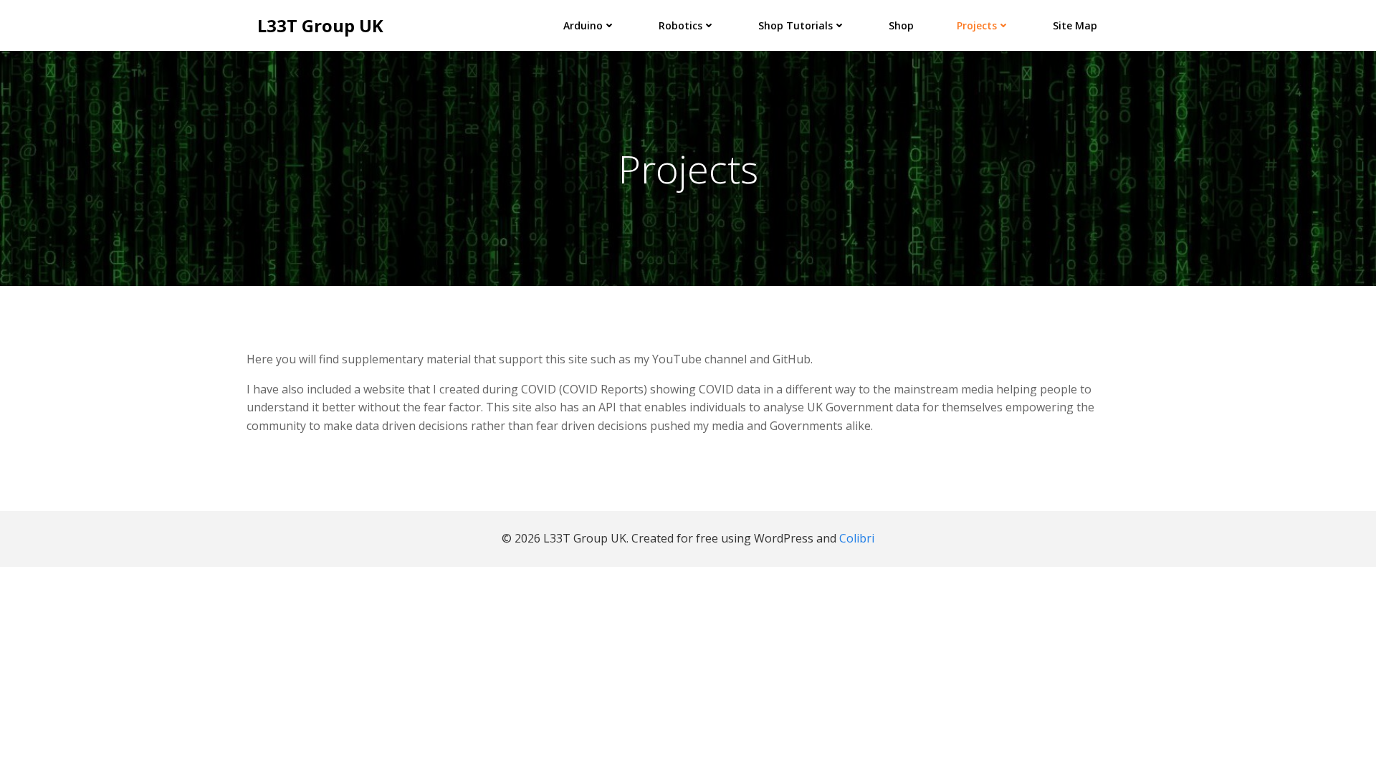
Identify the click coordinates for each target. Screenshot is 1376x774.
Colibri (856, 538)
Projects (977, 25)
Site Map (1075, 25)
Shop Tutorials (795, 25)
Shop (901, 25)
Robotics (680, 25)
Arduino (583, 25)
